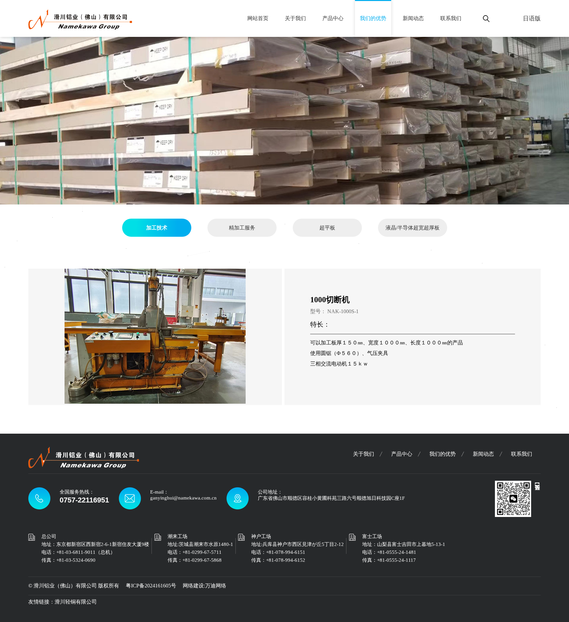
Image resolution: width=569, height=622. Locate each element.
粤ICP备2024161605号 (151, 585)
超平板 (327, 227)
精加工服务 (242, 227)
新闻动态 (413, 18)
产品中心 (332, 18)
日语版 (532, 18)
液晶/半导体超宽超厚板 (413, 227)
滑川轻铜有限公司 (76, 602)
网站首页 (257, 18)
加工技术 (156, 227)
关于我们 (295, 18)
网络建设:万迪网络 (204, 585)
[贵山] (80, 26)
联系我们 (450, 18)
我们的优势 (373, 18)
